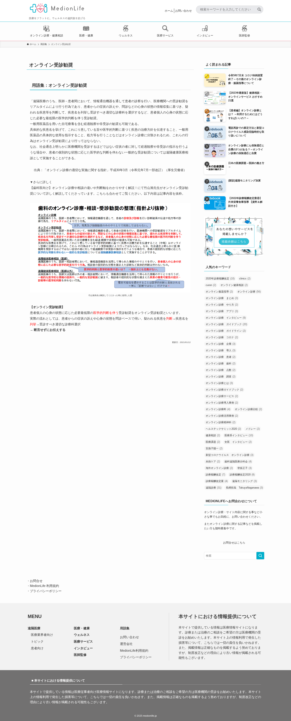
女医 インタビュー (238, 441)
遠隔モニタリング (244, 481)
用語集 (124, 628)
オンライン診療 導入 (220, 350)
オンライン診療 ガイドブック (226, 324)
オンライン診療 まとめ (222, 298)
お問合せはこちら (234, 542)
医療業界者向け (42, 634)
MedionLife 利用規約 (44, 586)
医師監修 (244, 35)
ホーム (169, 10)
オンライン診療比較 (248, 409)
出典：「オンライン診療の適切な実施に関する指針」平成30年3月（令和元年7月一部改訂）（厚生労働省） (110, 170)
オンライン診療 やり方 (222, 304)
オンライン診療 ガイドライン (226, 330)
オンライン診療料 (218, 409)
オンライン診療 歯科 (220, 363)
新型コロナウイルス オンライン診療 (229, 454)
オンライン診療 (249, 291)
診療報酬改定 (215, 474)
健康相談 (213, 435)
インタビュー (205, 35)
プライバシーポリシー (46, 591)
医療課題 (213, 441)
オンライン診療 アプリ (222, 311)
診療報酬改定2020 (242, 474)
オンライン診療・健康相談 (46, 35)
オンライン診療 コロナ (222, 337)
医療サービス (165, 35)
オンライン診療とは (219, 383)
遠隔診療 (213, 487)
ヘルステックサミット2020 (223, 428)
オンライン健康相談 (234, 285)
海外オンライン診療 (219, 468)
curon (211, 285)
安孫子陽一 (214, 448)
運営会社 (126, 644)
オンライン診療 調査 (220, 376)
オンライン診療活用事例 (222, 415)
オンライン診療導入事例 (222, 402)
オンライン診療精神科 (220, 422)
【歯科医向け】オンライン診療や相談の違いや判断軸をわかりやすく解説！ (84, 188)
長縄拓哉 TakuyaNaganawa (244, 487)
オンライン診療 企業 (220, 343)
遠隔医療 (34, 628)
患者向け (37, 648)
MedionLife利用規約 (134, 650)
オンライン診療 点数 (220, 370)
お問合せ (36, 581)
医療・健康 (86, 35)
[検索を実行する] (260, 555)
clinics (244, 278)
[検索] (259, 8)
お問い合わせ (183, 10)
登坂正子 (244, 468)
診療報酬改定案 (217, 481)
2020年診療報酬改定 (220, 278)
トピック (37, 641)
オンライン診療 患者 (220, 356)
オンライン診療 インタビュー (226, 317)
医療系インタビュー (238, 435)
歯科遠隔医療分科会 (238, 461)
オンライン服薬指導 (219, 291)
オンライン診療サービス (222, 396)
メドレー (252, 428)
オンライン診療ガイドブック (224, 389)
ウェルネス (126, 35)
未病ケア (213, 461)
